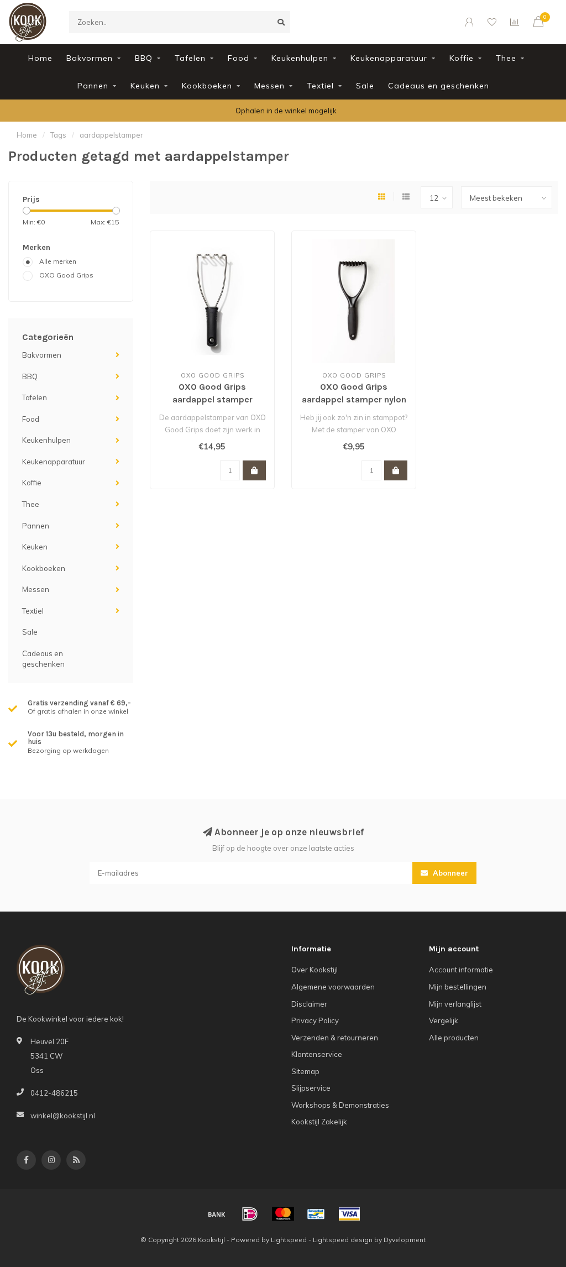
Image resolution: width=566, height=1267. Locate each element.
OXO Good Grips (66, 275)
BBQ (144, 58)
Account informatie (461, 969)
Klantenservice (316, 1054)
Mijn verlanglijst (455, 1003)
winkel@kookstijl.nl (62, 1115)
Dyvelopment (405, 1239)
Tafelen (190, 58)
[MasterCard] (283, 1214)
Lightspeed (289, 1239)
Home (40, 58)
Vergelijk (443, 1020)
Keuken (145, 86)
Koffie (461, 58)
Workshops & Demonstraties (340, 1105)
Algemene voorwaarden (333, 986)
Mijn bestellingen (457, 986)
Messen (269, 86)
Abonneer (449, 872)
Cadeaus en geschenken (438, 86)
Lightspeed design (343, 1239)
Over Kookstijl (314, 969)
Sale (365, 86)
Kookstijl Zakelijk (319, 1121)
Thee (506, 58)
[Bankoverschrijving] (216, 1214)
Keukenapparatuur (388, 58)
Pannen (92, 86)
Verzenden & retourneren (334, 1037)
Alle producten (454, 1037)
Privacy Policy (315, 1020)
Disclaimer (309, 1003)
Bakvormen (89, 58)
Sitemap (305, 1071)
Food (238, 58)
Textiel (320, 86)
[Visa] (349, 1214)
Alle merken (57, 261)
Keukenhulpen (299, 58)
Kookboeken (207, 86)
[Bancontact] (316, 1214)
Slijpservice (311, 1087)
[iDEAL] (250, 1214)
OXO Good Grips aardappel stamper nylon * (354, 399)
